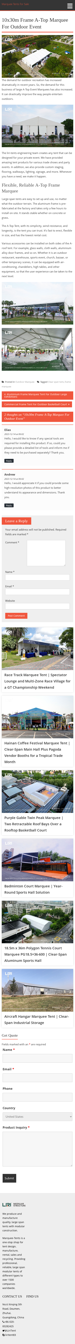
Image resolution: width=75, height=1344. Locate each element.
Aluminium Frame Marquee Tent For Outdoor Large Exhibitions (35, 395)
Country (9, 1108)
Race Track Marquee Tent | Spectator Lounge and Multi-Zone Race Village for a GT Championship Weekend (37, 681)
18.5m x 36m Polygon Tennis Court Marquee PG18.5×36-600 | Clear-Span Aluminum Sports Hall (35, 954)
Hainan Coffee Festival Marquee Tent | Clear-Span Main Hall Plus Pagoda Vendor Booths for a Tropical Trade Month (37, 752)
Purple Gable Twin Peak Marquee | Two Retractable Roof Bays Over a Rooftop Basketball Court (33, 824)
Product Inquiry (16, 1127)
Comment (12, 542)
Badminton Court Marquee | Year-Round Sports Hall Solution (33, 889)
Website (10, 600)
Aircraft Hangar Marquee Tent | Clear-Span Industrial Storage (36, 1019)
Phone (8, 1088)
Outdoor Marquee (24, 381)
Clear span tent (56, 381)
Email (9, 586)
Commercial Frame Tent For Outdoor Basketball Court (36, 404)
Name (9, 572)
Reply (9, 460)
